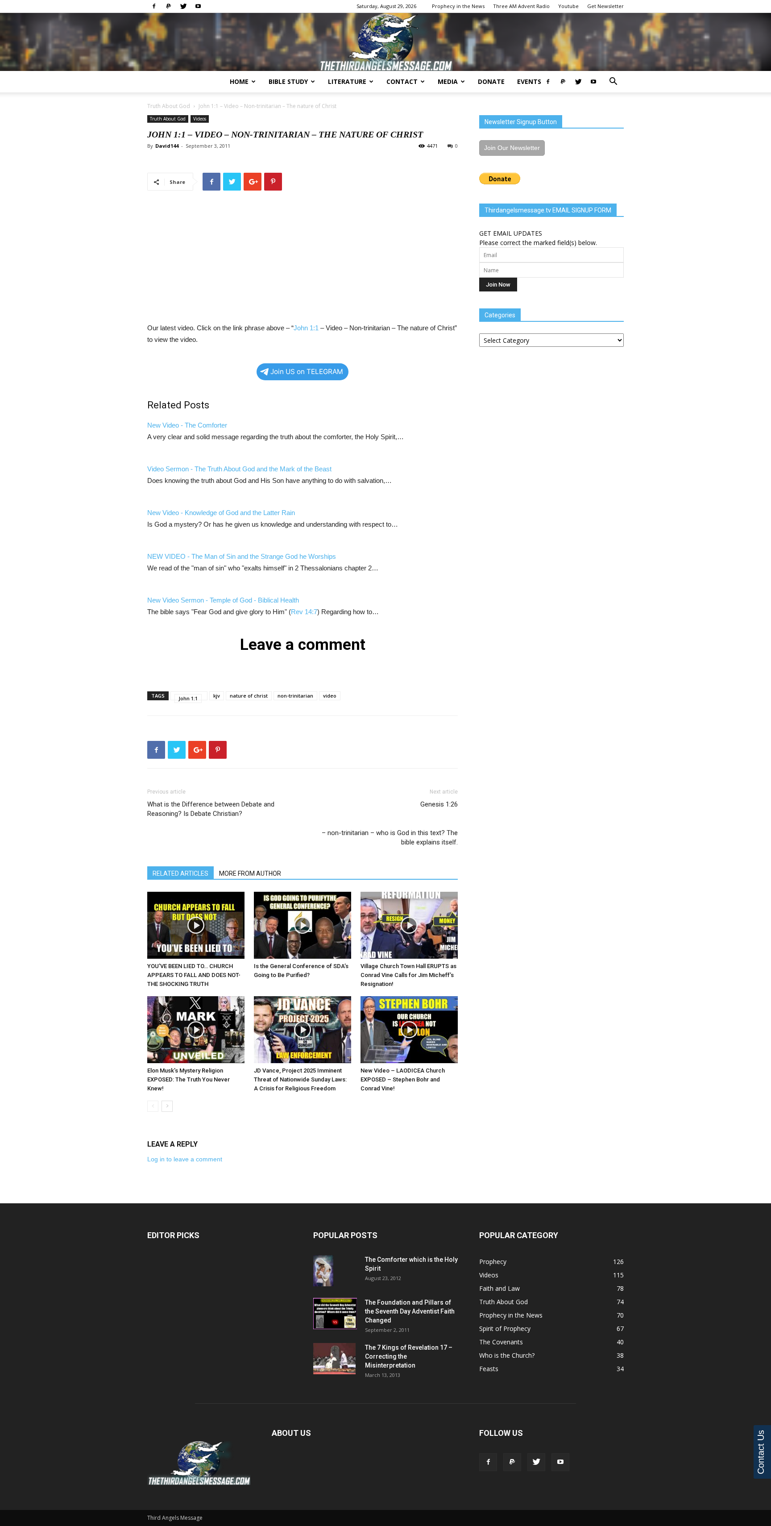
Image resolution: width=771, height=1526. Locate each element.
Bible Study (288, 81)
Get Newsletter (605, 6)
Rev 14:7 (304, 611)
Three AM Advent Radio (521, 6)
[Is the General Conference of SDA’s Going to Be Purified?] (302, 925)
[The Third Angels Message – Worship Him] (385, 42)
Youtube (568, 6)
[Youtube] (198, 6)
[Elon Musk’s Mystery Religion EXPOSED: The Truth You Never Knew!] (196, 1029)
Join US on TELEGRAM (306, 371)
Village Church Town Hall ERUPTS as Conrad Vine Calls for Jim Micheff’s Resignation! (408, 975)
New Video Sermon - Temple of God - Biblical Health (223, 600)
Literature (347, 81)
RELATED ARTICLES (180, 873)
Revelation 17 (427, 1347)
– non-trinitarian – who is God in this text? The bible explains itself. (390, 823)
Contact (402, 81)
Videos (199, 119)
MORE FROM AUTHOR (250, 873)
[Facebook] (154, 6)
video (329, 695)
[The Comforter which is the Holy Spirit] (323, 1270)
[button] (613, 82)
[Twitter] (183, 6)
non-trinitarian (295, 695)
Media (448, 81)
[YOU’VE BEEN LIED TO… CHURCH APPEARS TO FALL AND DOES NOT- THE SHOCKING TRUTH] (196, 925)
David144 (166, 145)
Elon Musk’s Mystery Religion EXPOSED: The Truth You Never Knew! (188, 1079)
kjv (216, 695)
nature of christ (249, 695)
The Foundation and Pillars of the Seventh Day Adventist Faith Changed (410, 1311)
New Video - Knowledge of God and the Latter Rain (221, 512)
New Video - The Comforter (187, 425)
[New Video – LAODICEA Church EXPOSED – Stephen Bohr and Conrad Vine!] (409, 1029)
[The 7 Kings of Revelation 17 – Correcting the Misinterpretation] (334, 1358)
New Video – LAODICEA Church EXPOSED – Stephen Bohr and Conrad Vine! (403, 1079)
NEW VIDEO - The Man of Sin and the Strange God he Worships (241, 556)
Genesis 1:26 (439, 804)
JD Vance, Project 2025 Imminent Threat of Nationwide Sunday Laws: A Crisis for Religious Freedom (300, 1079)
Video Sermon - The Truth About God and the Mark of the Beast (239, 469)
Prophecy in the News (458, 6)
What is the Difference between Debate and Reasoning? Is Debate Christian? (210, 809)
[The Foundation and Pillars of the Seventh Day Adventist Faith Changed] (335, 1313)
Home (239, 81)
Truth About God (168, 106)
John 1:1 (209, 106)
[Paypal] (168, 6)
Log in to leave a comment (184, 1159)
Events (529, 81)
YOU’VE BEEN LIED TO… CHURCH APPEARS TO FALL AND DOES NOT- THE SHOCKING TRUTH (193, 975)
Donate (491, 81)
